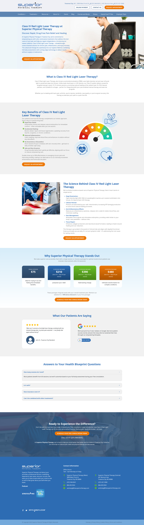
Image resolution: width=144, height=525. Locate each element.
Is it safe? (27, 385)
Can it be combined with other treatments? (38, 398)
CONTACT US (97, 7)
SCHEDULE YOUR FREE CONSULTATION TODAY (72, 300)
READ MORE (86, 340)
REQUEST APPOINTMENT (114, 7)
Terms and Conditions (116, 522)
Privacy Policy (95, 522)
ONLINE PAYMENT (82, 7)
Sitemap (88, 522)
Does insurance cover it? (32, 392)
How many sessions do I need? (34, 372)
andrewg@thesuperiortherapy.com (78, 488)
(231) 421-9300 (119, 3)
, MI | (71, 3)
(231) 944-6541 (95, 3)
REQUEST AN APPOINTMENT (33, 59)
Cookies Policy (104, 522)
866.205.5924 (71, 485)
